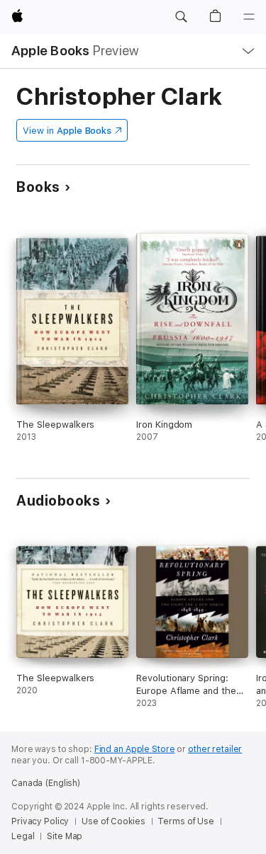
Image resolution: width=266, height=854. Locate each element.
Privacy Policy (40, 821)
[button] (181, 17)
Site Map (64, 836)
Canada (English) (45, 783)
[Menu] (249, 17)
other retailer (215, 749)
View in (67, 130)
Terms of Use (185, 821)
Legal (22, 836)
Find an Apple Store (134, 749)
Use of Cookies (113, 821)
